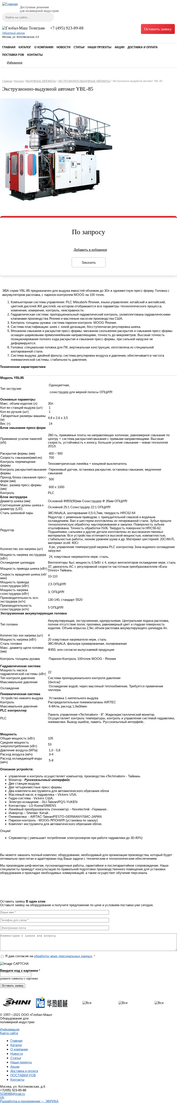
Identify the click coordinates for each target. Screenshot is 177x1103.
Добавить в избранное (90, 250)
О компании (43, 47)
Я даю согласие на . (50, 956)
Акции (119, 47)
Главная (8, 47)
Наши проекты (99, 47)
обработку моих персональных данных (63, 956)
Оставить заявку (158, 29)
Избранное (14, 62)
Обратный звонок (13, 33)
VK (2, 1097)
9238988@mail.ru (12, 1094)
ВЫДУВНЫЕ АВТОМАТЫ (41, 81)
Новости (63, 47)
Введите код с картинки (20, 970)
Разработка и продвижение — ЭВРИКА (29, 1101)
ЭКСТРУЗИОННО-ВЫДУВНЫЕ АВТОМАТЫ (84, 81)
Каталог (25, 47)
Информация (9, 1029)
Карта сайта (9, 1033)
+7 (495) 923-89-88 (67, 28)
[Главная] (10, 4)
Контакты (35, 54)
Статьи (79, 47)
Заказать (89, 262)
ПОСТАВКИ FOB (13, 54)
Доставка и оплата (143, 47)
